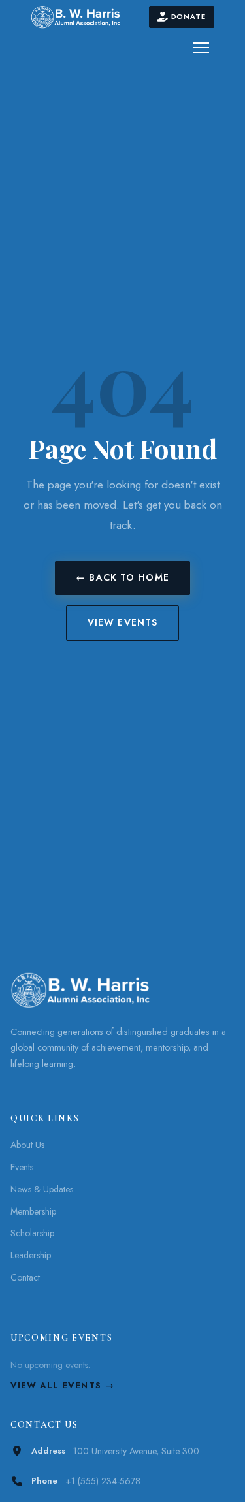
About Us (27, 1144)
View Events (122, 622)
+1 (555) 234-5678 (102, 1481)
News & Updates (41, 1189)
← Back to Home (122, 577)
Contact (25, 1277)
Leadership (30, 1255)
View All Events (55, 1385)
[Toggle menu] (201, 47)
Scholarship (32, 1232)
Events (21, 1167)
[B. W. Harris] (90, 17)
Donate (188, 16)
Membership (33, 1211)
